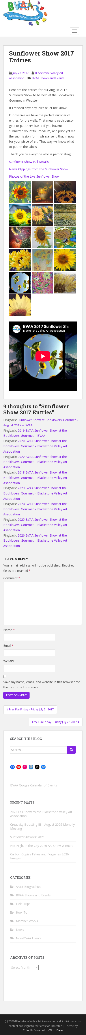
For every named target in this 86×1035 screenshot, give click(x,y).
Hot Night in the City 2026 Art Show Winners (41, 846)
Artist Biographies (28, 886)
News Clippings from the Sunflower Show (38, 169)
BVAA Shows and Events (48, 78)
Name (9, 630)
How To (21, 912)
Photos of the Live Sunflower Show (34, 176)
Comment (11, 578)
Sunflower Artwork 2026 (27, 837)
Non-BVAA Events (28, 938)
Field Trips (23, 904)
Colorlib (28, 1030)
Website (9, 661)
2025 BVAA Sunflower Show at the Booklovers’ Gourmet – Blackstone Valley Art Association (35, 524)
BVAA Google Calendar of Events (33, 785)
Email (8, 645)
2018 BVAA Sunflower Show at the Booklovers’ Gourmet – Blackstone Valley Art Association (35, 477)
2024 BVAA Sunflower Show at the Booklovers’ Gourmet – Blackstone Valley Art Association (35, 509)
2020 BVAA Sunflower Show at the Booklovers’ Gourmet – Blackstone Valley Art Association (35, 446)
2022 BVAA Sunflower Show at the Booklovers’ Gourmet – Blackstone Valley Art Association (35, 462)
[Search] (71, 750)
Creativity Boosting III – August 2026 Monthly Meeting (42, 826)
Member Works (27, 921)
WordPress (56, 1030)
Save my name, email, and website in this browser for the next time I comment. (41, 684)
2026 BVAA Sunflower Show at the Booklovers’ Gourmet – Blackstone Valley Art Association (35, 540)
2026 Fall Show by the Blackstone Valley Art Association (41, 814)
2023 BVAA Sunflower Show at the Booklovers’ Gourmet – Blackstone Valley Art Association (35, 493)
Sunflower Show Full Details (29, 162)
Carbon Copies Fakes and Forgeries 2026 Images (39, 856)
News (20, 929)
